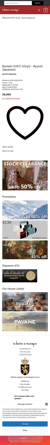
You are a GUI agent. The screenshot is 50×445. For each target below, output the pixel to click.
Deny (25, 430)
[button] (46, 404)
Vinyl (21, 89)
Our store (25, 390)
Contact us (25, 381)
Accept (25, 424)
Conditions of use (25, 387)
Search (37, 3)
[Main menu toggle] (39, 10)
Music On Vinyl (7, 151)
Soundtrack (15, 89)
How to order (25, 384)
